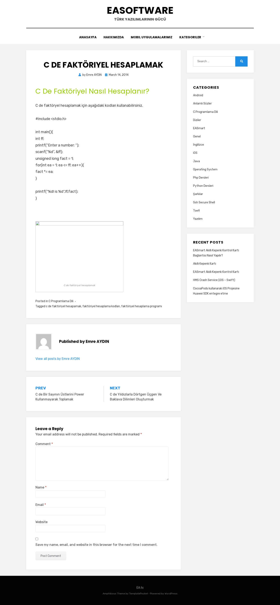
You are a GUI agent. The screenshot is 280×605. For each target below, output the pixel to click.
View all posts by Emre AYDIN (57, 359)
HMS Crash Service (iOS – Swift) (214, 280)
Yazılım (198, 219)
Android (198, 95)
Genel (197, 136)
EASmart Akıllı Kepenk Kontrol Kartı (216, 272)
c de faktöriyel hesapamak (63, 306)
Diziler (197, 120)
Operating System (205, 169)
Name (41, 487)
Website (41, 522)
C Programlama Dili (61, 301)
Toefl (196, 210)
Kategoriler (190, 37)
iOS (195, 153)
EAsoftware (140, 10)
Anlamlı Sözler (202, 103)
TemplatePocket (138, 593)
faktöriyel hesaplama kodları (101, 306)
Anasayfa (88, 37)
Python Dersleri (203, 186)
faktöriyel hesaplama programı (141, 306)
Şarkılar (198, 194)
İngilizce (198, 144)
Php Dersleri (201, 177)
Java (196, 161)
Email (40, 505)
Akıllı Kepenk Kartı (204, 263)
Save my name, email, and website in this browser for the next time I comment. (96, 545)
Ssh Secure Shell (204, 202)
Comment (44, 444)
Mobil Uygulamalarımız (151, 37)
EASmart (199, 128)
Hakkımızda (114, 37)
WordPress (171, 593)
